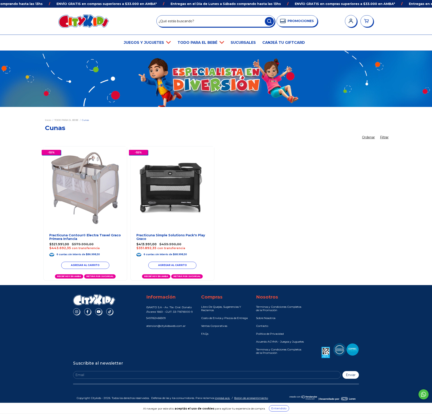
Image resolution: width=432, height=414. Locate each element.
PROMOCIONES (301, 21)
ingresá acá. (222, 398)
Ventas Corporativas (214, 326)
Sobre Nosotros (265, 318)
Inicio (48, 120)
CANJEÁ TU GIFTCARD (283, 42)
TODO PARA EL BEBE (66, 120)
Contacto (262, 326)
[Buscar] (269, 21)
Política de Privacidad (270, 333)
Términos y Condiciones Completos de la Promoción (278, 308)
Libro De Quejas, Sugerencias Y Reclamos (221, 308)
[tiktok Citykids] (109, 311)
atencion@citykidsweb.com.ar (166, 326)
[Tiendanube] (303, 398)
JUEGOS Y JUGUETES (144, 42)
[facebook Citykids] (87, 311)
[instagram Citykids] (76, 311)
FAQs (204, 333)
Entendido (279, 408)
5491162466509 (156, 318)
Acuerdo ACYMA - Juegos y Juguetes (280, 341)
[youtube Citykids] (98, 311)
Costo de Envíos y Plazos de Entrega (224, 318)
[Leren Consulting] (338, 398)
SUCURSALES (243, 42)
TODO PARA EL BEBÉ (198, 42)
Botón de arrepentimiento (251, 398)
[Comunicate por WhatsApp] (423, 394)
